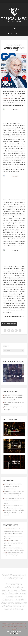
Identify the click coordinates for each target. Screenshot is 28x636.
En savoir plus (14, 633)
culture (13, 45)
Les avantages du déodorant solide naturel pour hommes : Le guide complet (14, 513)
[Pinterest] (14, 33)
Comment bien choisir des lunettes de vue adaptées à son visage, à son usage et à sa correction (13, 494)
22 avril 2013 (5, 323)
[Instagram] (17, 33)
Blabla (8, 45)
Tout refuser (18, 631)
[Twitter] (8, 33)
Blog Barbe (17, 407)
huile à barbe (19, 395)
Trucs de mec (8, 533)
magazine (19, 45)
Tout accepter (10, 631)
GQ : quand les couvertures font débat (14, 49)
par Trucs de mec (12, 323)
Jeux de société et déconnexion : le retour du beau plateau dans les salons (14, 501)
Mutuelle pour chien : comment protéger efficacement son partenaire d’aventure (13, 486)
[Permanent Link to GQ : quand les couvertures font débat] (14, 88)
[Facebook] (11, 33)
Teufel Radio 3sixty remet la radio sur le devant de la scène (13, 536)
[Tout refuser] (26, 628)
